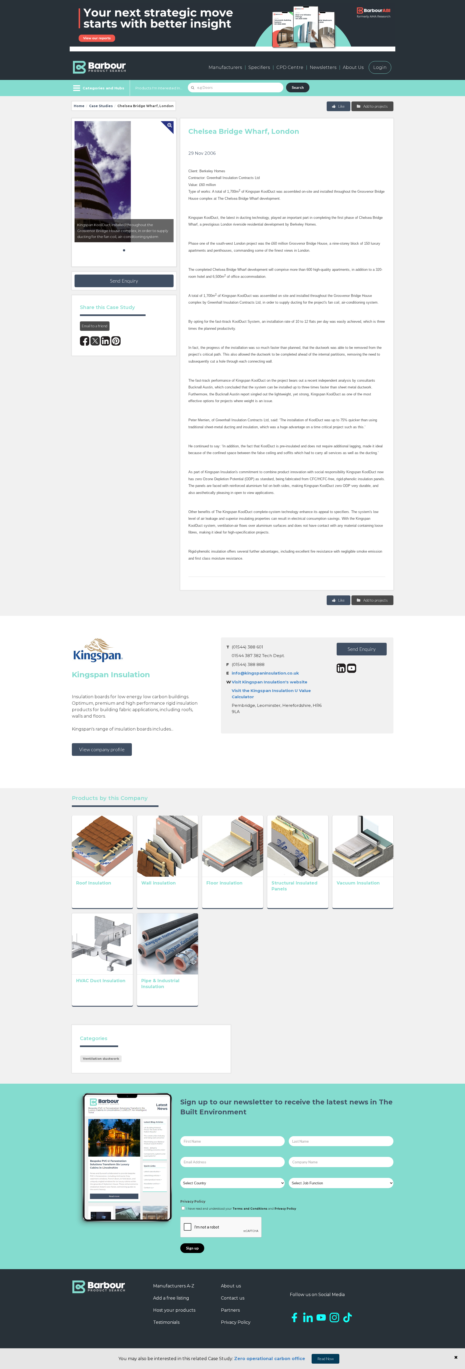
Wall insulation (158, 883)
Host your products (174, 1310)
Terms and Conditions (249, 1208)
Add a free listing (171, 1298)
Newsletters (323, 67)
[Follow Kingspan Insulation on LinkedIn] (341, 668)
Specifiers (259, 67)
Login (380, 67)
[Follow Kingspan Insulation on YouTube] (352, 668)
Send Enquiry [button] (124, 281)
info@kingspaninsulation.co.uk (265, 673)
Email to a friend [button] (94, 326)
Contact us (232, 1298)
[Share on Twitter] (95, 341)
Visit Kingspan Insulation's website (269, 682)
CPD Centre (289, 67)
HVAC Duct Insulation (100, 980)
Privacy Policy (192, 1201)
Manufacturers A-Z (173, 1286)
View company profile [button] (102, 749)
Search (298, 87)
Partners (230, 1310)
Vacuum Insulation (358, 883)
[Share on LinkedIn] (105, 341)
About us (231, 1286)
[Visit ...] (102, 845)
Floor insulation (224, 883)
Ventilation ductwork (101, 1059)
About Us (353, 67)
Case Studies (101, 106)
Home (79, 106)
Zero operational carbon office (269, 1358)
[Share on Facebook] (84, 341)
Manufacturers (225, 67)
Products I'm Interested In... (158, 88)
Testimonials (166, 1322)
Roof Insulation (93, 883)
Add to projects (375, 106)
